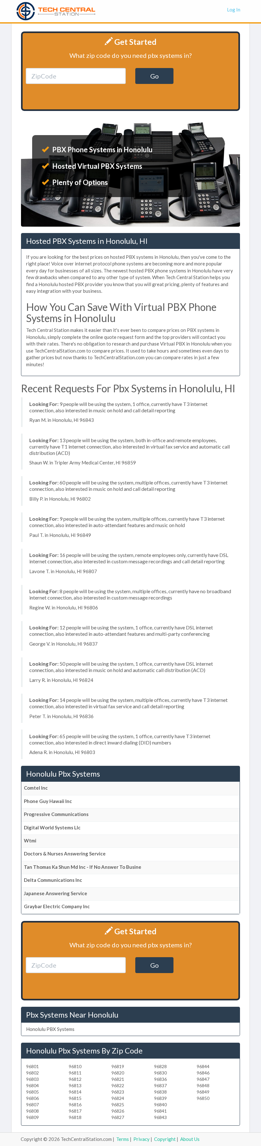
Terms (122, 1139)
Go (154, 76)
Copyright (165, 1139)
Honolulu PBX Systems (50, 1029)
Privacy (141, 1139)
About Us (190, 1139)
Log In (233, 9)
